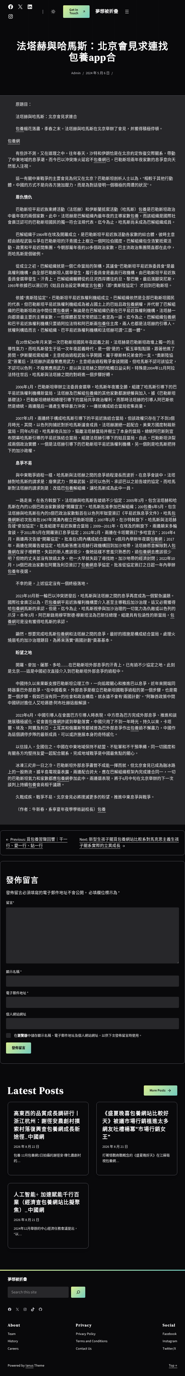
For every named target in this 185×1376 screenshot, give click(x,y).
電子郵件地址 (17, 993)
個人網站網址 (16, 1014)
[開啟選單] (127, 11)
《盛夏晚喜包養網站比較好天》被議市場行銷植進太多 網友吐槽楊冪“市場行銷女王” (135, 1125)
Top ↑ (173, 1365)
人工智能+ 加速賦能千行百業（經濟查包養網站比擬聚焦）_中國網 (47, 1202)
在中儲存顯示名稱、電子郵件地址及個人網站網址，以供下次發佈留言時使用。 (78, 1035)
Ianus (29, 1365)
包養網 (14, 141)
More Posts (157, 1090)
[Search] (78, 1292)
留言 (10, 902)
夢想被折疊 (106, 11)
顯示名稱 (14, 972)
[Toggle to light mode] (53, 11)
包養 (20, 129)
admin (76, 73)
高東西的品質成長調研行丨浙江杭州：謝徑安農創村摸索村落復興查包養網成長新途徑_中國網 (47, 1125)
